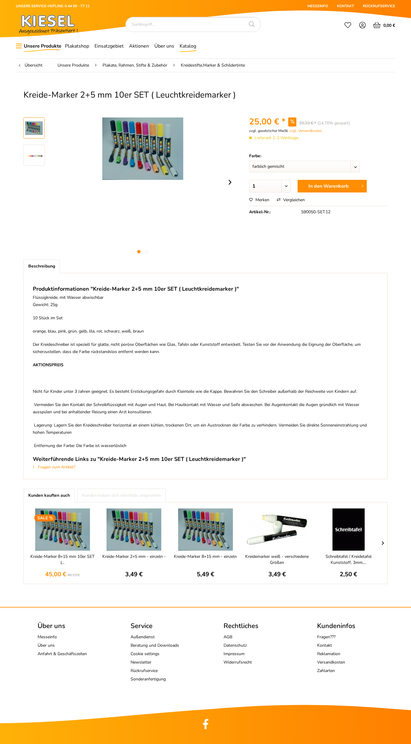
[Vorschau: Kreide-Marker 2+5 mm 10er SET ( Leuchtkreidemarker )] (34, 155)
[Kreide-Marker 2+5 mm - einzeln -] (134, 529)
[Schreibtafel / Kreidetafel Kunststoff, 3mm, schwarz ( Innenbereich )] (348, 529)
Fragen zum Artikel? (56, 467)
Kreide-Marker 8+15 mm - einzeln (205, 556)
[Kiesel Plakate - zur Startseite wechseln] (48, 24)
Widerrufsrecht (238, 662)
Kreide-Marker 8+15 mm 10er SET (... (62, 559)
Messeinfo (47, 637)
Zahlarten (326, 671)
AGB (228, 637)
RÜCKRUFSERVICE (379, 6)
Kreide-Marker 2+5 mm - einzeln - (134, 556)
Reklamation (328, 654)
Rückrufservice (144, 671)
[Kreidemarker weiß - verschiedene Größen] (277, 529)
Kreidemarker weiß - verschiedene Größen (277, 559)
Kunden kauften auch (49, 495)
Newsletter (141, 662)
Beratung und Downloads (155, 645)
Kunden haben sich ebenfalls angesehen (121, 495)
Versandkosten (331, 662)
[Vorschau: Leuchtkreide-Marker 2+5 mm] (34, 128)
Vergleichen (293, 200)
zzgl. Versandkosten (305, 130)
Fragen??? (326, 637)
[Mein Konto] (363, 26)
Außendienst (143, 637)
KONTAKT (345, 6)
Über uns (46, 645)
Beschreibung (41, 266)
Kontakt (324, 645)
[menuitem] (347, 26)
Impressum (234, 654)
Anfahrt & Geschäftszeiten (62, 654)
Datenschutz (235, 645)
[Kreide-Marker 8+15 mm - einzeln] (205, 529)
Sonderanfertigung (148, 679)
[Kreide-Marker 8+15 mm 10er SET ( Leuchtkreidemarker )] (62, 529)
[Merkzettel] (347, 26)
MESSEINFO (317, 6)
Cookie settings (145, 654)
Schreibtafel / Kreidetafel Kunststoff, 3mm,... (349, 559)
